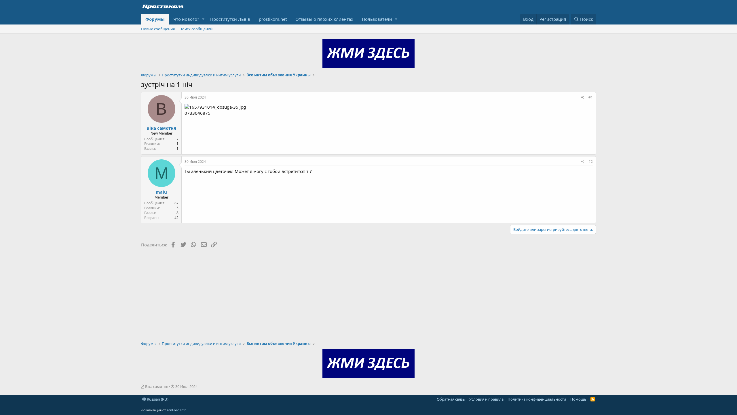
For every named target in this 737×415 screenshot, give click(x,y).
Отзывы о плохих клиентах (324, 19)
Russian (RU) (157, 399)
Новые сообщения (158, 28)
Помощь (578, 399)
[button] (203, 19)
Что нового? (186, 19)
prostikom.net (273, 19)
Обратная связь (451, 399)
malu (161, 192)
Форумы (155, 19)
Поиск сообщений (195, 28)
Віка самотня (161, 128)
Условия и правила (486, 399)
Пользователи (377, 19)
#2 (590, 161)
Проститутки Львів (230, 19)
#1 (590, 97)
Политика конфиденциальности (537, 399)
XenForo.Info (177, 410)
